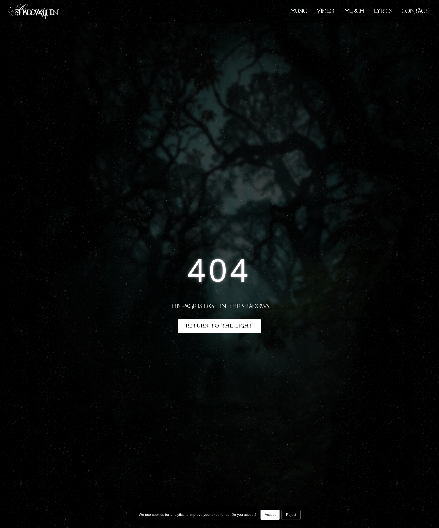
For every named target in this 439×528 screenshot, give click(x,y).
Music (298, 11)
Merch (354, 11)
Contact (415, 11)
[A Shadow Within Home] (33, 11)
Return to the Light (219, 326)
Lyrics (382, 11)
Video (325, 11)
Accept (270, 514)
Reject (291, 514)
